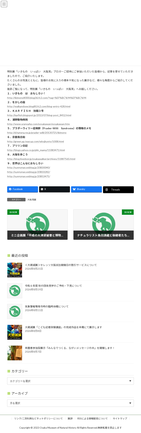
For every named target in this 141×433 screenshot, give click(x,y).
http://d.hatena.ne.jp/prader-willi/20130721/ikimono (36, 132)
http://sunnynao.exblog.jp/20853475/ (28, 176)
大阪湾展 (31, 199)
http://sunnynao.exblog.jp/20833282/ (28, 171)
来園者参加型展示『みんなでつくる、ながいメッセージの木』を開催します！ (70, 347)
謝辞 (70, 418)
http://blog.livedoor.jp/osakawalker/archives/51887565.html (41, 158)
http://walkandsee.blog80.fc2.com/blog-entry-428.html (38, 106)
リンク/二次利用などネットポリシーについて (38, 418)
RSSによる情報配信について (92, 418)
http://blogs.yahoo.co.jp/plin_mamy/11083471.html (36, 150)
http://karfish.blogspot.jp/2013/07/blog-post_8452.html (39, 115)
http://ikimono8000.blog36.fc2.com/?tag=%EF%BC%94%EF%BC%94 (46, 97)
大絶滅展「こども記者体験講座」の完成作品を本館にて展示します (63, 327)
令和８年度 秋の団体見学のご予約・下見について (53, 285)
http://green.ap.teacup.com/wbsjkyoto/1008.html (35, 141)
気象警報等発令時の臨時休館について (47, 306)
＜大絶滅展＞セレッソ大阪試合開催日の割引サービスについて (61, 265)
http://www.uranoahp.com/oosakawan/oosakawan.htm (38, 124)
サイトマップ (120, 418)
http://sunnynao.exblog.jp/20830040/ (28, 167)
